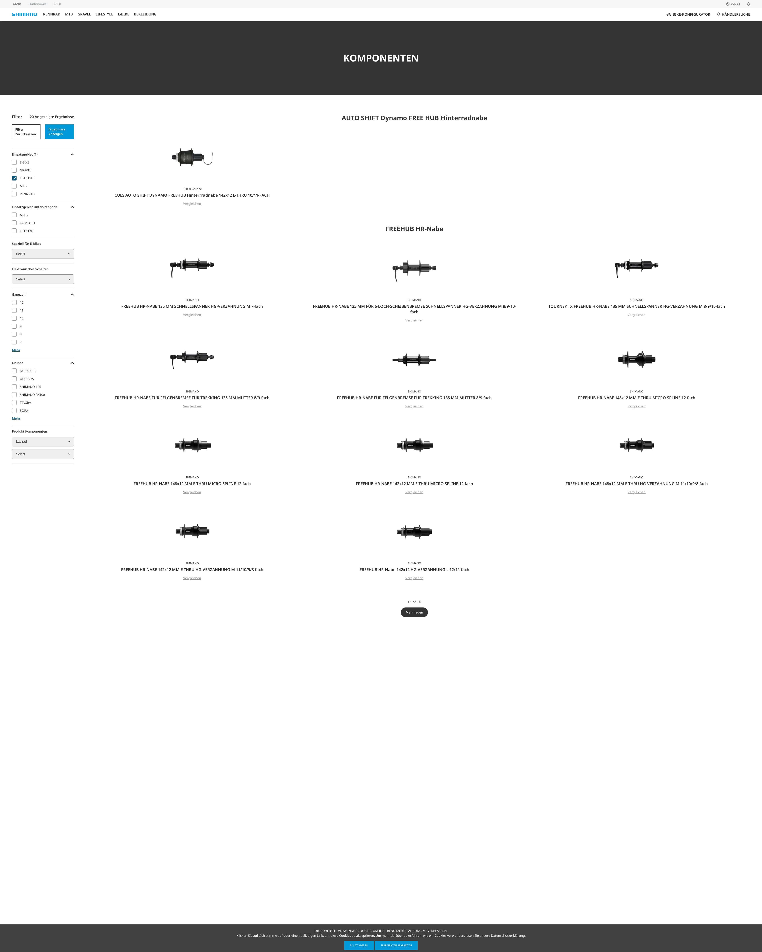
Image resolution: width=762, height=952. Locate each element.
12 (21, 302)
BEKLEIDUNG (145, 14)
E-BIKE (123, 14)
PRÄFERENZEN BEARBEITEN (396, 945)
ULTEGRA (27, 379)
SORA (24, 410)
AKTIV (24, 215)
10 (21, 318)
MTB (69, 14)
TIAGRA (25, 402)
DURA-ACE (27, 371)
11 (21, 310)
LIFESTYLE (104, 14)
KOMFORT (27, 223)
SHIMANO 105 (30, 387)
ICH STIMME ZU (359, 945)
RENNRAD (51, 14)
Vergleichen (192, 203)
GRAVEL (84, 14)
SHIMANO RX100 (32, 394)
